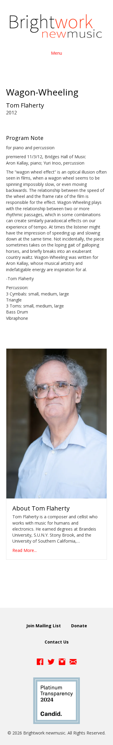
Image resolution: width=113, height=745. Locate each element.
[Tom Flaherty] (56, 423)
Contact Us (57, 642)
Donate (79, 625)
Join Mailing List (43, 625)
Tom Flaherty (25, 105)
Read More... (24, 550)
